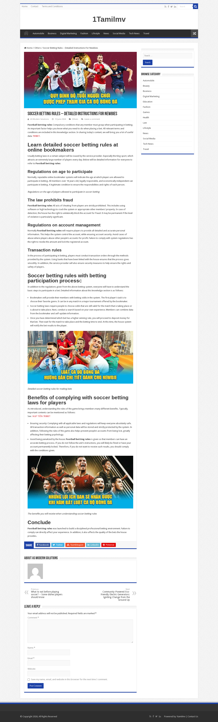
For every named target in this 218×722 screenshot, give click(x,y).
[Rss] (165, 7)
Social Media (119, 33)
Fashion (84, 33)
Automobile (38, 33)
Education (147, 101)
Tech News (134, 33)
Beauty (146, 86)
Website (31, 669)
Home (24, 6)
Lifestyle (96, 33)
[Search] (195, 6)
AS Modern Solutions (39, 119)
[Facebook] (168, 7)
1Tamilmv (109, 19)
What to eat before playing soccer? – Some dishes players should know (46, 593)
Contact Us (193, 716)
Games (146, 112)
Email (31, 658)
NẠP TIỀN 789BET (41, 416)
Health (146, 117)
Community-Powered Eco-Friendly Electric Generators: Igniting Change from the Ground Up (115, 594)
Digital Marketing (68, 33)
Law (145, 122)
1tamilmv (180, 716)
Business (52, 33)
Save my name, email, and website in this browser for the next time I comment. (69, 679)
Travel (146, 33)
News (106, 33)
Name (31, 647)
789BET (36, 136)
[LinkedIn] (175, 7)
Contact (34, 6)
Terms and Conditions (52, 6)
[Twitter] (171, 7)
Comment (33, 617)
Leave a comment (92, 119)
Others (37, 48)
